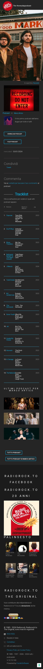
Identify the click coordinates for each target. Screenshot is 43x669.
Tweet (9, 167)
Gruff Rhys (10, 229)
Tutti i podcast (14, 452)
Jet (7, 326)
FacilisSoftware (23, 663)
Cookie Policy (25, 650)
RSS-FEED (11, 634)
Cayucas (9, 215)
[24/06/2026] (21, 403)
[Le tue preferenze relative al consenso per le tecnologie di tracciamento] (39, 665)
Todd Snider (10, 280)
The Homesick (9, 306)
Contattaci (11, 642)
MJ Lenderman (10, 294)
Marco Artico (18, 113)
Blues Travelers (9, 243)
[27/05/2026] (21, 434)
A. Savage (9, 359)
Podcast (6, 113)
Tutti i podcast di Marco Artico (21, 459)
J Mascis (9, 266)
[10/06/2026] (21, 418)
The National (10, 373)
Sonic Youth (10, 314)
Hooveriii (9, 350)
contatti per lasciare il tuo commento (22, 183)
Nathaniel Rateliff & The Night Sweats (9, 257)
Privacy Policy (12, 650)
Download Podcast (14, 134)
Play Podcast (12, 142)
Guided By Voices (9, 339)
